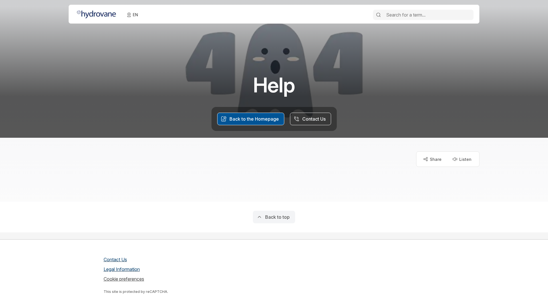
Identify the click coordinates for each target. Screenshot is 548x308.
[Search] (378, 15)
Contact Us (115, 259)
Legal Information (122, 269)
